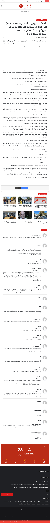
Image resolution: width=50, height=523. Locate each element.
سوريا (43, 503)
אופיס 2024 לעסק (22, 519)
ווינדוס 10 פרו (11, 511)
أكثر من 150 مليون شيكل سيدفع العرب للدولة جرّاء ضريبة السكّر (33, 1)
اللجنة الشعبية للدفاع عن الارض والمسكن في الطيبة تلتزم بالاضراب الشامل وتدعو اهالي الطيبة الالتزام (41, 207)
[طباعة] (16, 188)
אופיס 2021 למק (22, 511)
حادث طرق (9, 501)
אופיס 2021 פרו (32, 511)
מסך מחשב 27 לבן (27, 517)
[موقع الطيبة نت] (25, 6)
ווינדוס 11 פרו (7, 511)
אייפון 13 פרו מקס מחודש (43, 515)
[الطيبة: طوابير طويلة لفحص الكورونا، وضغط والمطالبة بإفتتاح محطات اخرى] (40, 215)
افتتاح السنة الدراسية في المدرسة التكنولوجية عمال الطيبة (25, 206)
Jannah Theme (3, 521)
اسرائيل (47, 501)
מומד (40, 244)
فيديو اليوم (33, 503)
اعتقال (39, 501)
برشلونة (19, 501)
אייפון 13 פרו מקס (10, 513)
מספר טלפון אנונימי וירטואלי (23, 513)
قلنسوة (28, 503)
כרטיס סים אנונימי (31, 513)
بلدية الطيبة (15, 501)
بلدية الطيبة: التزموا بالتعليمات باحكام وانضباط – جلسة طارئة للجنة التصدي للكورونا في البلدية (10, 221)
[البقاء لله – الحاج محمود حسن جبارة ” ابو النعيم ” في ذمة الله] (25, 215)
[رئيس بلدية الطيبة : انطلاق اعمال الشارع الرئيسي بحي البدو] (9, 200)
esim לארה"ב (8, 515)
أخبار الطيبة (45, 20)
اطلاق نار (43, 501)
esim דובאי (44, 517)
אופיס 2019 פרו (42, 511)
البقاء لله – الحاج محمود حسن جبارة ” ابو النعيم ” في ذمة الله (25, 220)
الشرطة (35, 501)
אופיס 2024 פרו (15, 517)
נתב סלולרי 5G (36, 513)
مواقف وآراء (21, 503)
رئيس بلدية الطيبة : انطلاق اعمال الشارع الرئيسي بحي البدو (10, 206)
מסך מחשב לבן (32, 517)
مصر (25, 503)
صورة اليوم (38, 503)
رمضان (5, 501)
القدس (24, 501)
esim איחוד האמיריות (38, 517)
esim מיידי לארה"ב (14, 515)
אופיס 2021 (27, 511)
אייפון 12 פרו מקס (35, 515)
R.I (40, 260)
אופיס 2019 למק (16, 511)
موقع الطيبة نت (43, 37)
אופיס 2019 (37, 511)
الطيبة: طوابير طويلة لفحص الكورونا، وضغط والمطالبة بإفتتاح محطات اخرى (40, 221)
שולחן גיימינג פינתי (16, 513)
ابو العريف (38, 368)
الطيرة (27, 501)
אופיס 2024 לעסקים (9, 517)
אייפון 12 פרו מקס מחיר (28, 515)
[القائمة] (1, 6)
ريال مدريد (46, 503)
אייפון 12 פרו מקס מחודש (21, 515)
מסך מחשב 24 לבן (21, 517)
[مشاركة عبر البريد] (19, 188)
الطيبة (31, 501)
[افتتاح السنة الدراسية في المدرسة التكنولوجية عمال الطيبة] (25, 200)
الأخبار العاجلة (39, 20)
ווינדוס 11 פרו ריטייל (42, 513)
